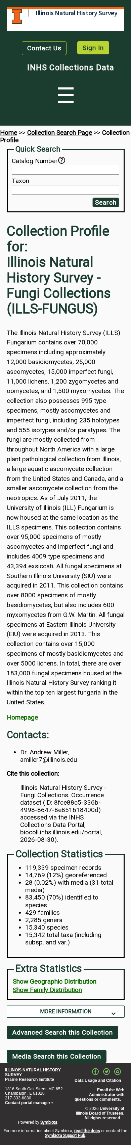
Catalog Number (35, 161)
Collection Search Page (59, 132)
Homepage (22, 717)
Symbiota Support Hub (65, 1135)
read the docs (87, 1130)
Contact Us (44, 48)
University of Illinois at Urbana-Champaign (17, 16)
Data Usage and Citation (98, 1080)
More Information (65, 1011)
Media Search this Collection (56, 1056)
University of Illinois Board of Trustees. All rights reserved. (100, 1113)
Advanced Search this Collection (62, 1032)
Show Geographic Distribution (54, 981)
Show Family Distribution (47, 990)
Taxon (20, 181)
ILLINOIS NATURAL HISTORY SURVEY (33, 1072)
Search (106, 202)
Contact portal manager (27, 1102)
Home (8, 132)
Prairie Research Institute (29, 1079)
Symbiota (48, 1122)
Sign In (93, 48)
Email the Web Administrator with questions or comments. (99, 1095)
